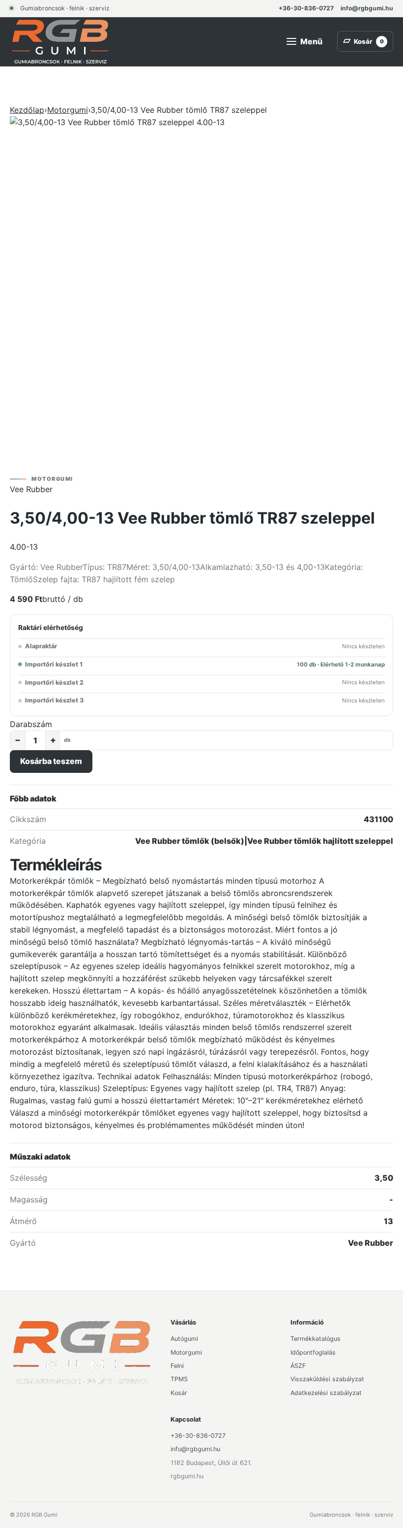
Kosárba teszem (51, 761)
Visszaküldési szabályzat (327, 1379)
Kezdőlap (27, 110)
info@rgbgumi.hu (367, 8)
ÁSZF (298, 1365)
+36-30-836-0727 (306, 8)
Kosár (179, 1392)
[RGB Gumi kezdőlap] (60, 41)
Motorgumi (67, 110)
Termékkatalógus (315, 1338)
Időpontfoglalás (313, 1352)
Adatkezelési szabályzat (326, 1392)
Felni (177, 1365)
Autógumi (184, 1338)
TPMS (179, 1379)
